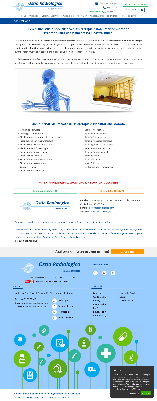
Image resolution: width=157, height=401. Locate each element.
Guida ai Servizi (100, 296)
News (123, 16)
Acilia (37, 229)
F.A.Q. (95, 308)
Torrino (66, 229)
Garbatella (91, 233)
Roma (54, 229)
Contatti (132, 16)
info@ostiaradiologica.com (35, 303)
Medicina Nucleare (50, 16)
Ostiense (60, 233)
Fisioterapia (82, 16)
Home (23, 16)
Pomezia (45, 229)
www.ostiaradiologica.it (101, 211)
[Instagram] (113, 272)
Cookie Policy (99, 315)
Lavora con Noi (126, 300)
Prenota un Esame (43, 190)
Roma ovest (36, 233)
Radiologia (34, 16)
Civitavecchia (114, 229)
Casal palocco (21, 229)
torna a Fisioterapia (46, 222)
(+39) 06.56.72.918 (27, 299)
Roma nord (49, 233)
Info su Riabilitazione (101, 222)
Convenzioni (112, 16)
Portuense (102, 233)
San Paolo (48, 237)
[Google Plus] (105, 272)
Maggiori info (139, 389)
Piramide (80, 233)
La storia (97, 293)
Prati (39, 237)
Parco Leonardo (77, 237)
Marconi (70, 233)
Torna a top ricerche (25, 222)
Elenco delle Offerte (111, 190)
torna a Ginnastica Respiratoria (73, 222)
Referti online (99, 304)
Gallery (96, 300)
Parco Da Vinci (61, 237)
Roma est (24, 233)
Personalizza (134, 393)
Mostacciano (89, 229)
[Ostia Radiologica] (38, 9)
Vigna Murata (126, 233)
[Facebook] (96, 272)
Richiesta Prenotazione (134, 4)
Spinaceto (76, 229)
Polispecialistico (97, 16)
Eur (60, 229)
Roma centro (128, 229)
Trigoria (138, 233)
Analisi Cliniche (67, 16)
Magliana (31, 237)
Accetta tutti (146, 393)
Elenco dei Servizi (127, 293)
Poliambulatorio (66, 306)
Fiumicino (102, 229)
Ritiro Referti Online (133, 10)
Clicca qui (128, 251)
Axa (31, 229)
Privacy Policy (99, 311)
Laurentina (20, 237)
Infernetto (114, 233)
